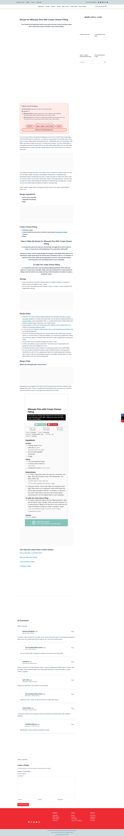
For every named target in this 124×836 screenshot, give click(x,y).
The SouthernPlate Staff (33, 647)
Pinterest (92, 819)
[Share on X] (122, 418)
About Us (63, 834)
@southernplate (45, 523)
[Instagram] (101, 2)
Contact (33, 2)
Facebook (93, 815)
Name (20, 799)
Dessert (53, 6)
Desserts (55, 820)
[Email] (107, 2)
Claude (59, 126)
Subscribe (38, 2)
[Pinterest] (103, 2)
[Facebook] (98, 2)
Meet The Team (20, 2)
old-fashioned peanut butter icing (63, 329)
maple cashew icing (45, 329)
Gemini (44, 126)
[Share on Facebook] (122, 415)
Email (40, 799)
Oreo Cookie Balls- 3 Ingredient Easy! (31, 553)
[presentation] (86, 26)
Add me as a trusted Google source (44, 129)
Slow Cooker (82, 6)
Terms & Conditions (76, 820)
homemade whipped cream (36, 327)
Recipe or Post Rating (23, 771)
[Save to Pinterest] (122, 420)
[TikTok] (105, 2)
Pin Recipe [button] (53, 424)
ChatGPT (29, 126)
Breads (48, 6)
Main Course (65, 6)
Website (60, 799)
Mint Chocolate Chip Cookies (28, 557)
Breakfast (55, 815)
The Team (74, 819)
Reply (72, 631)
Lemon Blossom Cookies (27, 561)
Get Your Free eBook (91, 2)
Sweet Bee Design (72, 830)
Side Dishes (74, 6)
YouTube (92, 820)
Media (27, 2)
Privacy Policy (58, 834)
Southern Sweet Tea (85, 34)
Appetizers (41, 6)
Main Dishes (56, 817)
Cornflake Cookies (25, 566)
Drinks (58, 6)
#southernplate (56, 523)
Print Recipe (41, 424)
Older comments (22, 626)
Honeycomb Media (65, 830)
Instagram (93, 817)
